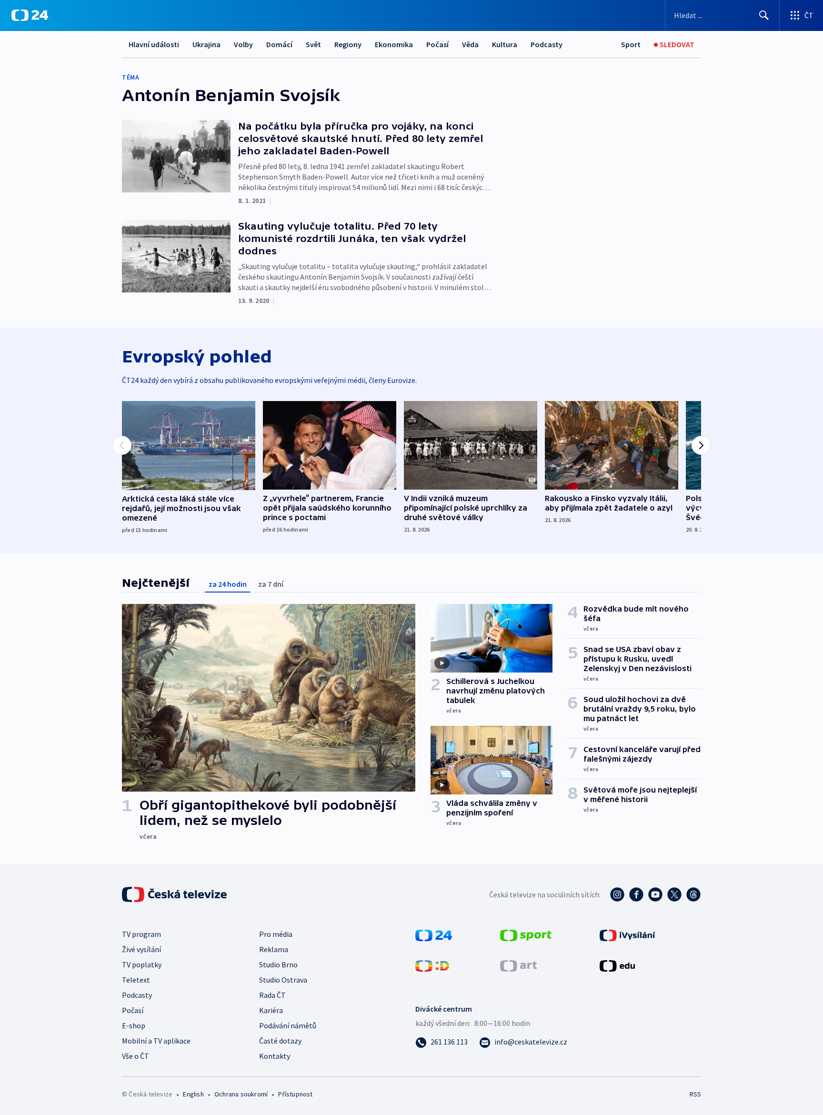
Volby (243, 44)
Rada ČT (272, 995)
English (193, 1094)
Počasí (437, 44)
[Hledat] (764, 15)
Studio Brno (278, 964)
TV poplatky (141, 964)
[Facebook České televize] (636, 894)
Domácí (279, 44)
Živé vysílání (141, 949)
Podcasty (546, 44)
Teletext (136, 979)
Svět (313, 44)
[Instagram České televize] (617, 894)
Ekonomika (394, 44)
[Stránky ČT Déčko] (432, 965)
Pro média (275, 934)
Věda (470, 44)
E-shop (133, 1025)
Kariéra (271, 1010)
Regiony (347, 44)
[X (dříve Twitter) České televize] (674, 894)
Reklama (273, 949)
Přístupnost (295, 1094)
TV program (141, 934)
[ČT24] (29, 15)
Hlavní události (154, 44)
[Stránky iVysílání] (627, 934)
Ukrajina (206, 44)
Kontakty (274, 1056)
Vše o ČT (135, 1056)
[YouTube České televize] (655, 894)
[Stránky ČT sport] (526, 934)
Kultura (504, 44)
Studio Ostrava (283, 979)
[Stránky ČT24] (433, 934)
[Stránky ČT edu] (617, 965)
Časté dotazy (280, 1040)
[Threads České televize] (693, 894)
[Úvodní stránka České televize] (175, 894)
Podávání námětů (287, 1025)
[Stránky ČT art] (518, 965)
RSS (695, 1094)
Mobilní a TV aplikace (156, 1040)
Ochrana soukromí (241, 1094)
